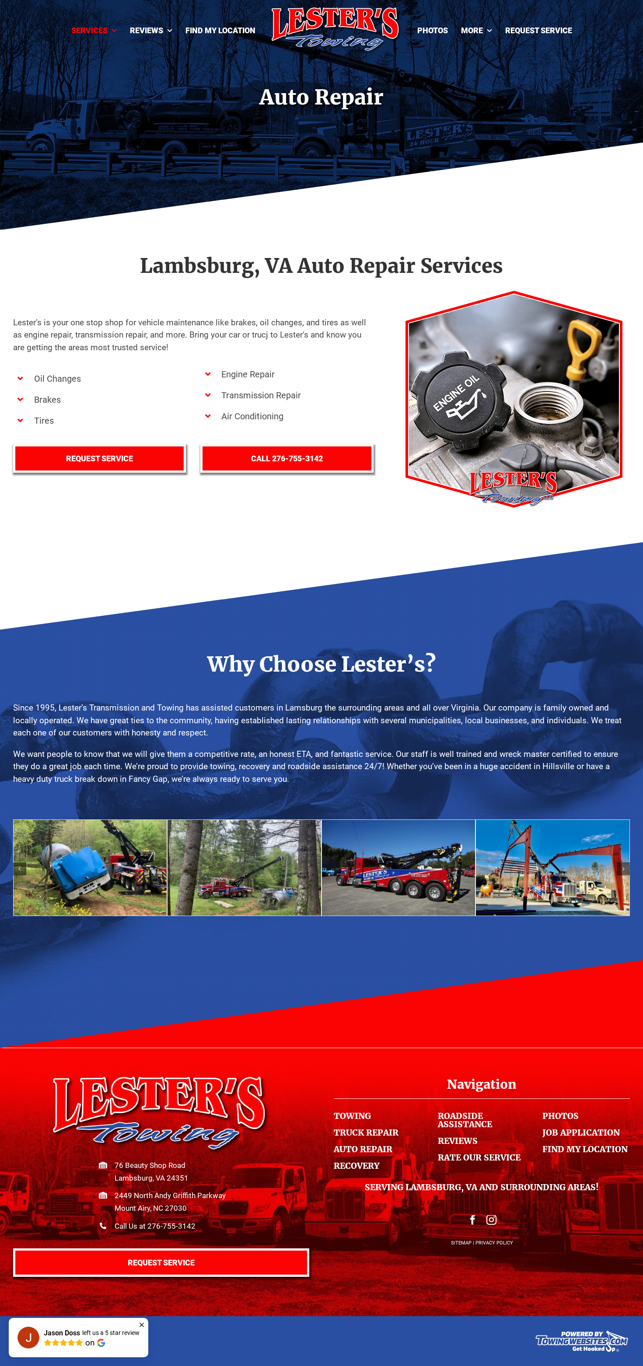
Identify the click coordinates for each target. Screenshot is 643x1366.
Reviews (458, 1141)
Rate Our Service (479, 1157)
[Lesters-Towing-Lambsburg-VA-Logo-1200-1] (161, 1079)
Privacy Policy (494, 1243)
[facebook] (473, 1220)
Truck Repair (366, 1132)
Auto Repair (363, 1149)
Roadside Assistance (465, 1120)
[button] (19, 868)
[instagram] (491, 1220)
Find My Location (585, 1149)
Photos (560, 1116)
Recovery (356, 1165)
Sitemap (461, 1243)
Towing (352, 1116)
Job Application (581, 1132)
